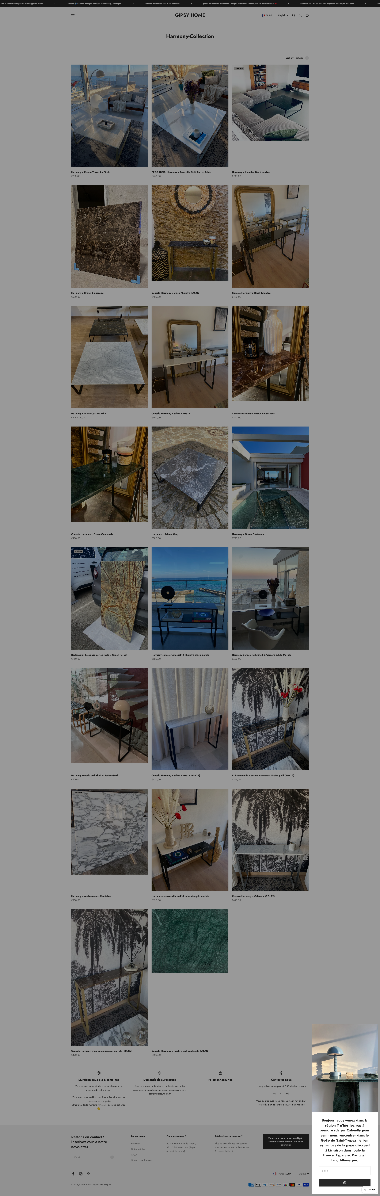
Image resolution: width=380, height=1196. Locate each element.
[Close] (371, 1030)
